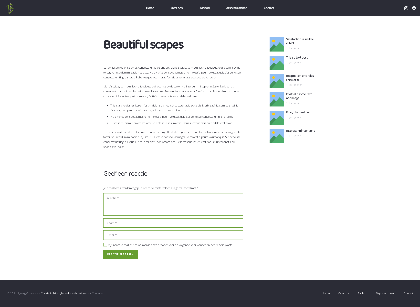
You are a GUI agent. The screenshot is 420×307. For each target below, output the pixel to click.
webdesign (78, 293)
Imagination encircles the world (300, 78)
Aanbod (362, 293)
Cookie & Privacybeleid (55, 293)
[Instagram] (406, 8)
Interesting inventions (300, 131)
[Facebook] (414, 8)
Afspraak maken (385, 293)
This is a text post (297, 57)
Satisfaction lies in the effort (300, 41)
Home (326, 293)
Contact (408, 293)
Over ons (343, 293)
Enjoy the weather (298, 112)
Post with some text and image (299, 96)
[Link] (14, 8)
